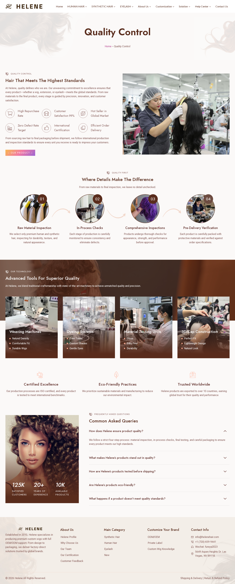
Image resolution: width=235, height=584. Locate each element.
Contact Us (221, 6)
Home (59, 6)
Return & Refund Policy (217, 578)
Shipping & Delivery (191, 578)
